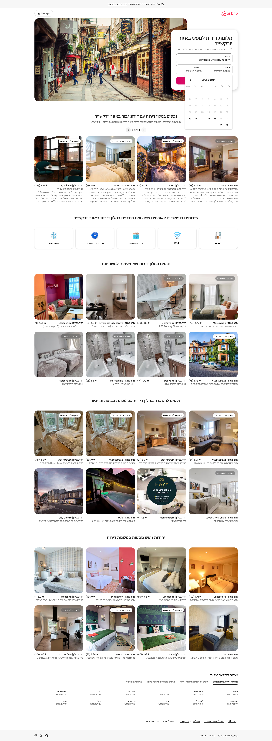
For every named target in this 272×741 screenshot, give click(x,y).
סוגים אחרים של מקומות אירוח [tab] (194, 681)
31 (221, 125)
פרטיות (212, 735)
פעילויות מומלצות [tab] (134, 681)
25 (215, 118)
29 (190, 118)
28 (196, 118)
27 (202, 118)
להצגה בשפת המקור (117, 4)
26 (208, 118)
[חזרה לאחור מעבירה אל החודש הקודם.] (227, 80)
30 (227, 125)
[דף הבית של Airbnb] (230, 13)
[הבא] (128, 130)
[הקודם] (143, 130)
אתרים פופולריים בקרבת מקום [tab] (161, 681)
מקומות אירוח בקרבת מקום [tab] (225, 681)
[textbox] (218, 71)
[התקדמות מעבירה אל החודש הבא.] (190, 80)
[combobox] (204, 60)
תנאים (203, 735)
